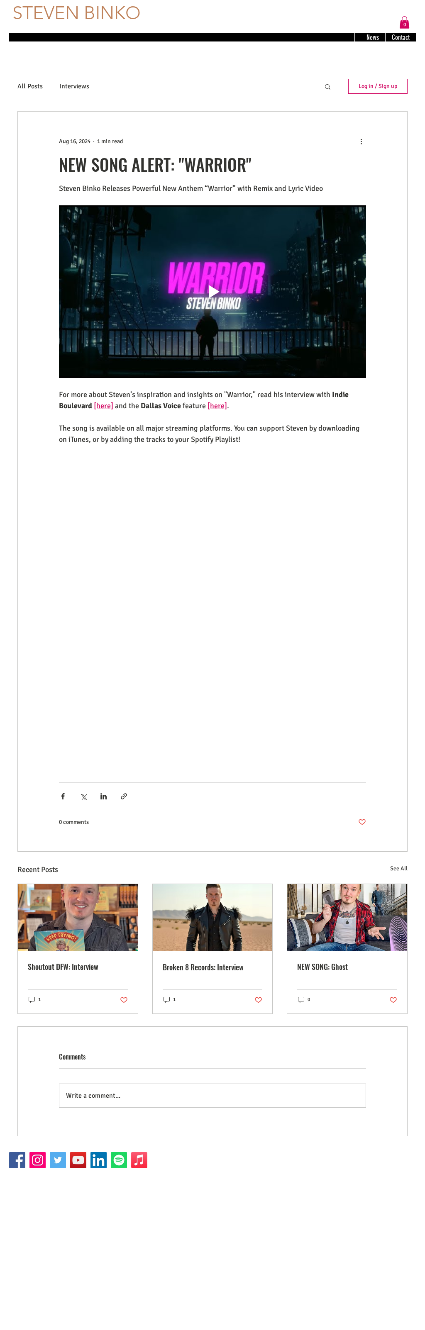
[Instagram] (37, 1160)
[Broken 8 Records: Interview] (213, 917)
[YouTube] (78, 1160)
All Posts (30, 86)
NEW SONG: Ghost (322, 966)
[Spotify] (119, 1160)
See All (399, 868)
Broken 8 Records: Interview (203, 967)
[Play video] (212, 291)
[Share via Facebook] (63, 796)
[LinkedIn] (98, 1160)
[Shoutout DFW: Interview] (78, 917)
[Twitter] (58, 1160)
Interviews (74, 86)
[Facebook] (17, 1160)
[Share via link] (124, 796)
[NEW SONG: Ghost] (347, 917)
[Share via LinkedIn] (103, 796)
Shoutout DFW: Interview (63, 966)
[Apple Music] (139, 1160)
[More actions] (361, 141)
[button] (404, 22)
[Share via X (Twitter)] (83, 796)
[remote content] (212, 530)
